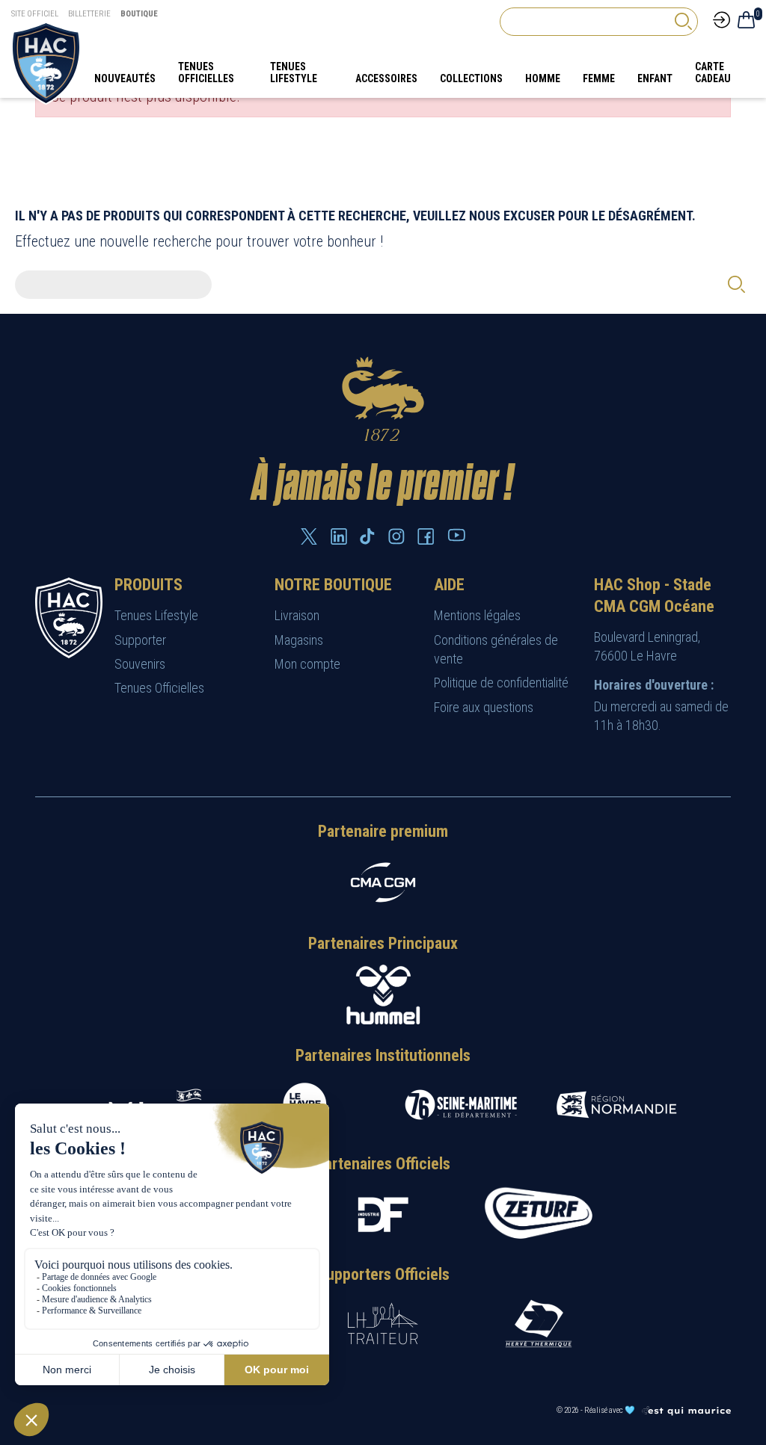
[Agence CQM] (686, 1410)
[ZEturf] (538, 1214)
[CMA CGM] (383, 882)
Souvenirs (139, 664)
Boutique (139, 14)
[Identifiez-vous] (721, 19)
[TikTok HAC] (367, 536)
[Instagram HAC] (396, 536)
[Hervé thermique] (538, 1324)
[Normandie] (616, 1105)
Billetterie (89, 14)
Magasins (299, 640)
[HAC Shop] (68, 617)
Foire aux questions (483, 707)
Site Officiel (34, 14)
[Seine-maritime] (461, 1105)
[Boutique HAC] (46, 62)
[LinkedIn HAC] (339, 536)
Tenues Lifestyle (156, 615)
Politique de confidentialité (501, 682)
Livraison (297, 615)
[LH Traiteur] (383, 1324)
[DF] (383, 1214)
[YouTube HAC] (456, 535)
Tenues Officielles (159, 688)
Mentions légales (477, 615)
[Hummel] (383, 994)
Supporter (140, 640)
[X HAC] (309, 536)
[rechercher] (683, 21)
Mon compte (307, 664)
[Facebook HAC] (425, 536)
